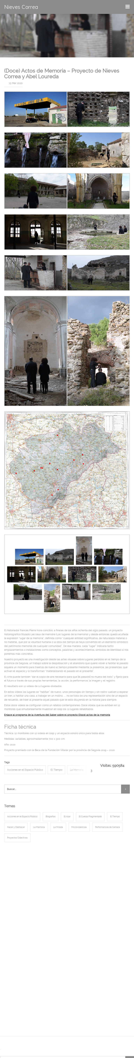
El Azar (67, 816)
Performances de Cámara (107, 827)
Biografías (50, 816)
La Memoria (76, 769)
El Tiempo (56, 769)
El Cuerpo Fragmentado (90, 816)
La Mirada (58, 827)
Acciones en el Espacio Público (25, 769)
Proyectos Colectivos (17, 838)
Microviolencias (79, 827)
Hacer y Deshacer (16, 827)
